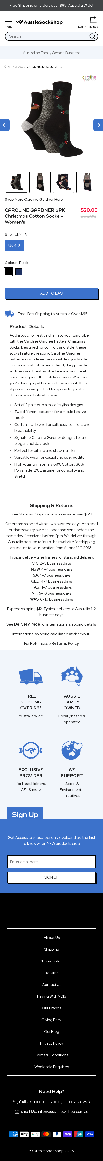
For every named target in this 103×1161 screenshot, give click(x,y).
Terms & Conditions (51, 1055)
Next (98, 125)
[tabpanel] (51, 120)
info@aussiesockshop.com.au (63, 1111)
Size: (16, 234)
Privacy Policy (51, 1043)
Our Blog (51, 1031)
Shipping (51, 949)
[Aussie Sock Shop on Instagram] (58, 913)
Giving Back (51, 1019)
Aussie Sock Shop (49, 1150)
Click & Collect (51, 961)
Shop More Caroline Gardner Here (34, 199)
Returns (51, 972)
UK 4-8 (14, 245)
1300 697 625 (75, 1101)
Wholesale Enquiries (51, 1066)
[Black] (8, 271)
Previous (5, 125)
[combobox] (46, 36)
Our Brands (51, 1008)
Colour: (16, 262)
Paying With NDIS (51, 996)
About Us (52, 937)
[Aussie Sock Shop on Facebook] (44, 913)
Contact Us (51, 984)
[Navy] (18, 271)
